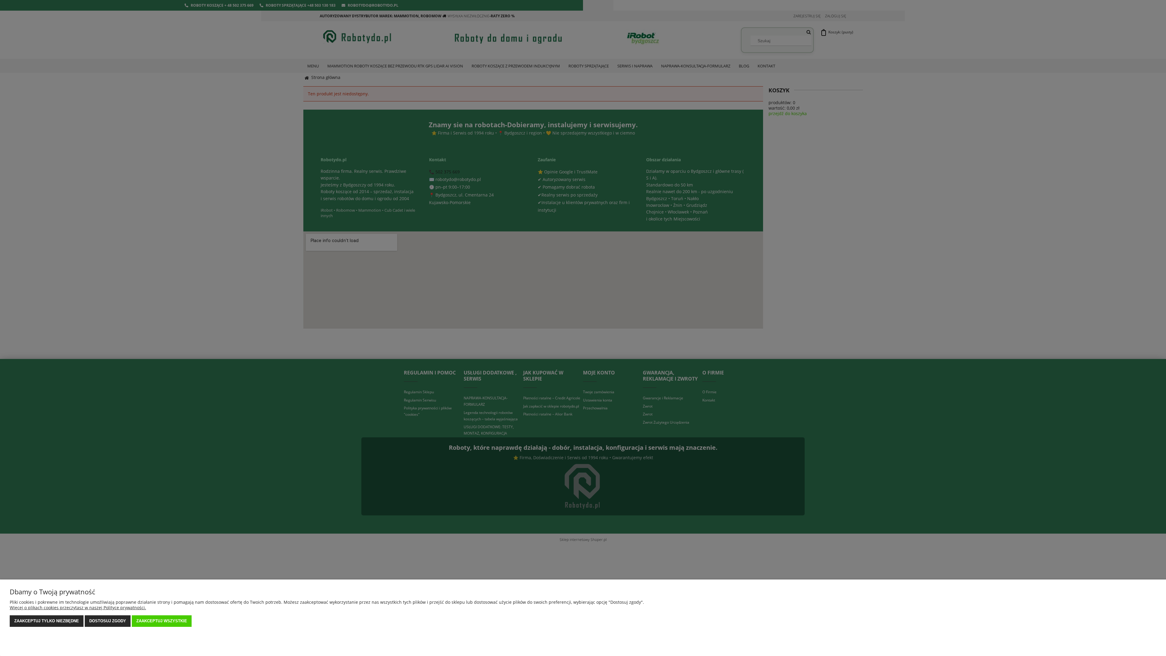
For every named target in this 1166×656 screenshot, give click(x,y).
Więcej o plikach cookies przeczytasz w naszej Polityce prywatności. (78, 607)
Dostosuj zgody (107, 621)
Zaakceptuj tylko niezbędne (46, 621)
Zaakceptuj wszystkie (161, 621)
